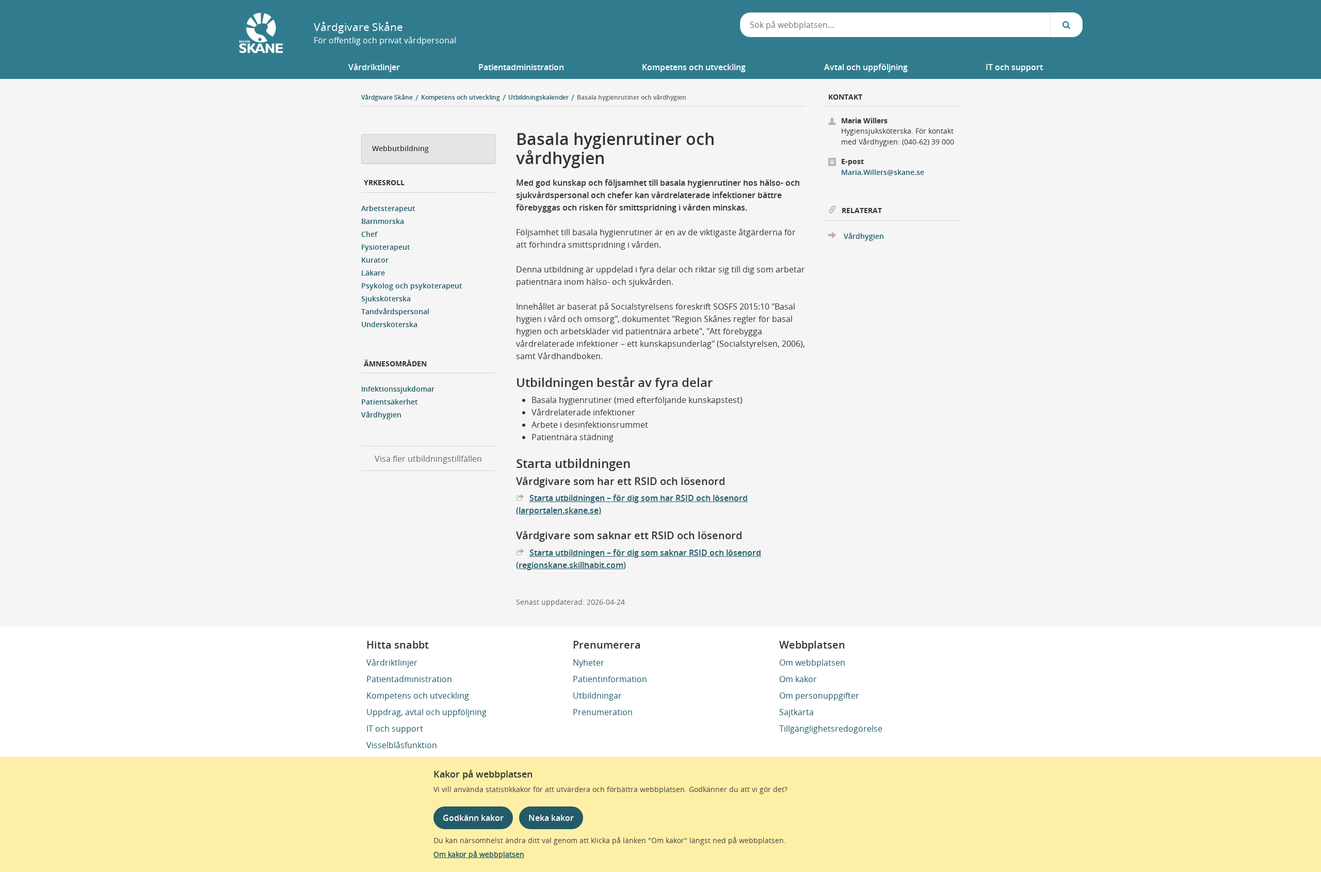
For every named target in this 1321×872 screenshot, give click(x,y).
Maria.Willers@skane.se (882, 172)
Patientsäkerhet (389, 402)
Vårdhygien (381, 414)
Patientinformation (610, 679)
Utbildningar (597, 695)
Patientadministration (409, 679)
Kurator (375, 260)
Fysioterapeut (385, 247)
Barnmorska (382, 221)
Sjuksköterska (386, 298)
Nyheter (588, 662)
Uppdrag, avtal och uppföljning (426, 712)
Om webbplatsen (812, 662)
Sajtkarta (796, 712)
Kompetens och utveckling (417, 695)
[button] (374, 67)
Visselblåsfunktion (401, 745)
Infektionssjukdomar (397, 389)
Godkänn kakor (473, 817)
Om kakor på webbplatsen (478, 854)
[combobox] (895, 24)
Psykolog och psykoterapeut (411, 285)
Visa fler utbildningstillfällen (428, 458)
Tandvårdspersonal (395, 311)
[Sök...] (1067, 24)
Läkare (373, 273)
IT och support (394, 728)
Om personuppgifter (819, 695)
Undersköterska (389, 324)
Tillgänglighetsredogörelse (830, 728)
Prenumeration (603, 712)
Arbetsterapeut (388, 208)
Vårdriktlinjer (391, 662)
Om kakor (798, 679)
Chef (369, 234)
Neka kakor (551, 817)
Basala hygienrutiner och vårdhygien (631, 97)
